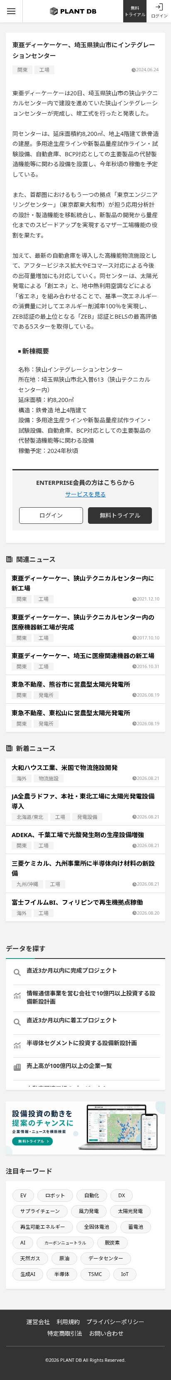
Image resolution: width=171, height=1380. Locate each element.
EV (23, 1195)
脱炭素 (112, 1242)
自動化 (91, 1195)
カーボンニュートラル (65, 1243)
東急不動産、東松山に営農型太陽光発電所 (71, 713)
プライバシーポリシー (115, 1322)
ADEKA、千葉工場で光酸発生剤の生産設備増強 (78, 834)
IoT (125, 1274)
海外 (22, 778)
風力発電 (89, 1211)
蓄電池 (135, 1226)
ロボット (55, 1195)
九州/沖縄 (27, 884)
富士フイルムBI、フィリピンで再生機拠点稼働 (77, 902)
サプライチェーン (40, 1211)
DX (121, 1195)
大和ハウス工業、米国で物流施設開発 (64, 767)
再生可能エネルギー (42, 1226)
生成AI (27, 1274)
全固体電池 (96, 1226)
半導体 (61, 1274)
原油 (64, 1258)
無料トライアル (135, 11)
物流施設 (49, 778)
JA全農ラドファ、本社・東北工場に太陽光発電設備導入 (83, 801)
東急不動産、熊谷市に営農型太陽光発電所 (71, 684)
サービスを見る (85, 494)
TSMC (95, 1274)
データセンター (105, 1258)
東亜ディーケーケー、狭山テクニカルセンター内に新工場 (83, 583)
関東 (22, 69)
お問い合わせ (106, 1333)
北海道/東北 (30, 817)
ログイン (159, 16)
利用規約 (68, 1322)
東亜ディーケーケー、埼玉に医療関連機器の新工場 (83, 655)
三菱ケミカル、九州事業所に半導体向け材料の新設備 (83, 868)
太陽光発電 (130, 1211)
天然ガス (30, 1258)
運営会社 (38, 1322)
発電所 (46, 695)
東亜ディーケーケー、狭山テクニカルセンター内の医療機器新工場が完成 (83, 622)
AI (22, 1242)
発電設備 (87, 817)
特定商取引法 (64, 1333)
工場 (44, 69)
